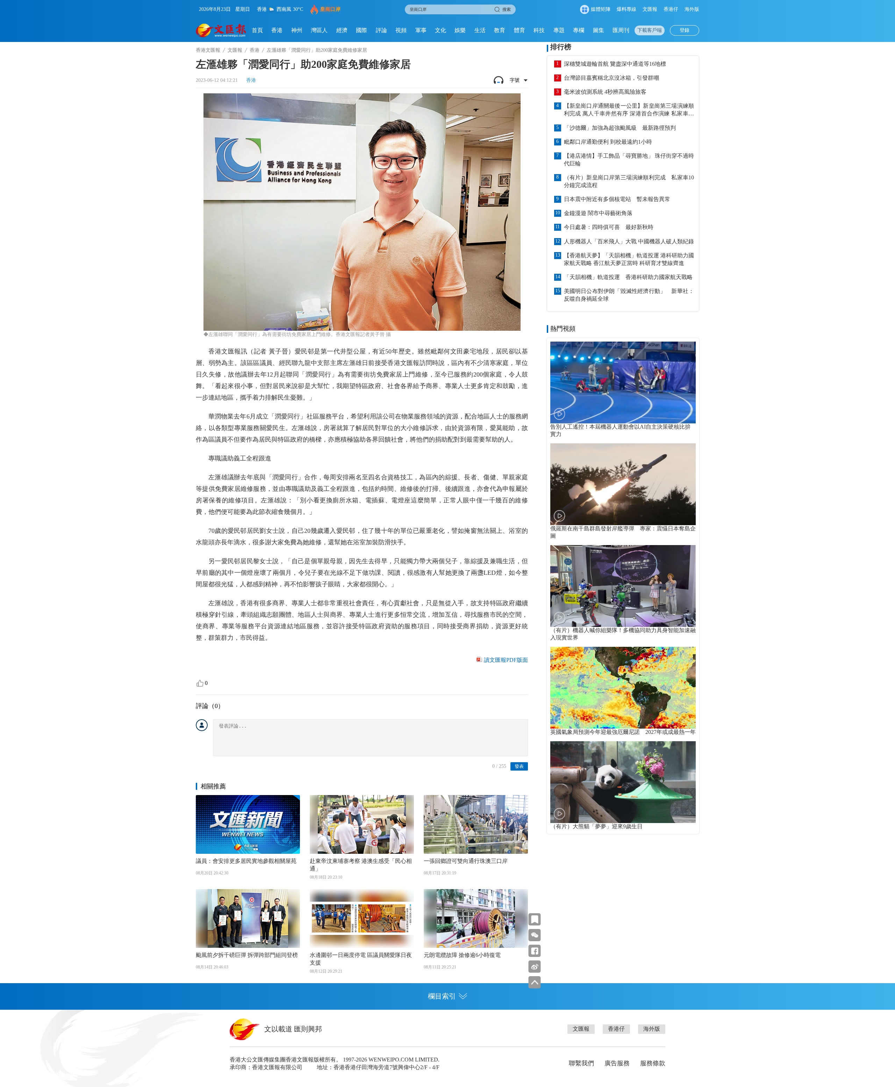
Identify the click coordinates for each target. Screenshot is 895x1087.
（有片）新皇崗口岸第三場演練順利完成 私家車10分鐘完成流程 (629, 181)
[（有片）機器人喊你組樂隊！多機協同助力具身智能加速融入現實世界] (623, 586)
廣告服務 (617, 1063)
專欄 (578, 30)
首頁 (257, 30)
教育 (499, 30)
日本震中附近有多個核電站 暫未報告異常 (617, 199)
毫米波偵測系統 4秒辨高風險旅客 (605, 92)
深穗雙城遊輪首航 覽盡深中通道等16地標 (615, 64)
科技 (539, 30)
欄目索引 (442, 996)
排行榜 (560, 47)
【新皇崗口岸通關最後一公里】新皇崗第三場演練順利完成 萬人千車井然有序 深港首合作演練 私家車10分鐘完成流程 (629, 110)
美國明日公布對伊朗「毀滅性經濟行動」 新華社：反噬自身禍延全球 (629, 295)
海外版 (692, 9)
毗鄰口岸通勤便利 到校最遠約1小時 (608, 142)
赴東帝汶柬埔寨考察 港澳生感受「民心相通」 (361, 865)
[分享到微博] (535, 966)
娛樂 (460, 30)
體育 (519, 30)
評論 (381, 30)
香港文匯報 (208, 50)
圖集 (598, 30)
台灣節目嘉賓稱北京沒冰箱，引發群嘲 (611, 78)
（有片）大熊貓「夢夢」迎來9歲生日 (596, 826)
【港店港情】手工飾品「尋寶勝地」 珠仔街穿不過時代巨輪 (629, 159)
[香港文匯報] (221, 30)
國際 (361, 30)
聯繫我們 (581, 1063)
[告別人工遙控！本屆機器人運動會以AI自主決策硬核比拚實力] (623, 382)
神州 (296, 30)
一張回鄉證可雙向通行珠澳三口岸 (466, 861)
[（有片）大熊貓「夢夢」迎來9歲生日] (623, 782)
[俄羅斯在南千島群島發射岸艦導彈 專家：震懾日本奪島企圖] (623, 484)
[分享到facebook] (535, 951)
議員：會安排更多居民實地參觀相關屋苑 (246, 861)
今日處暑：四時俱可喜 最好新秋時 (608, 227)
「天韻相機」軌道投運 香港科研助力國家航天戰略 (628, 277)
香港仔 (671, 9)
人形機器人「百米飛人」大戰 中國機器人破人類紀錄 (629, 241)
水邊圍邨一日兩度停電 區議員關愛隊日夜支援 (361, 959)
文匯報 (650, 9)
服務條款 (652, 1063)
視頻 (401, 30)
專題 (559, 30)
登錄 (684, 30)
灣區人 (319, 30)
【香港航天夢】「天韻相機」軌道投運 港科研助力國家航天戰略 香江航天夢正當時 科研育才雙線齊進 (629, 259)
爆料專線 (626, 9)
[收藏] (535, 919)
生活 (480, 30)
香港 (276, 30)
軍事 (421, 30)
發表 (519, 766)
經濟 (342, 30)
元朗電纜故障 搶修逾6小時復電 (462, 955)
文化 (440, 30)
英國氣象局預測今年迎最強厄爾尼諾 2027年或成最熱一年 (623, 732)
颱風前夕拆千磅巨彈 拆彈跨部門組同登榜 (247, 955)
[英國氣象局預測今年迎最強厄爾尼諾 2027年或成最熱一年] (623, 688)
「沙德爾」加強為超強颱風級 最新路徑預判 (620, 128)
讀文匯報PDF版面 (506, 660)
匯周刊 (621, 30)
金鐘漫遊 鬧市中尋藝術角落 (598, 213)
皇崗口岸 (330, 9)
